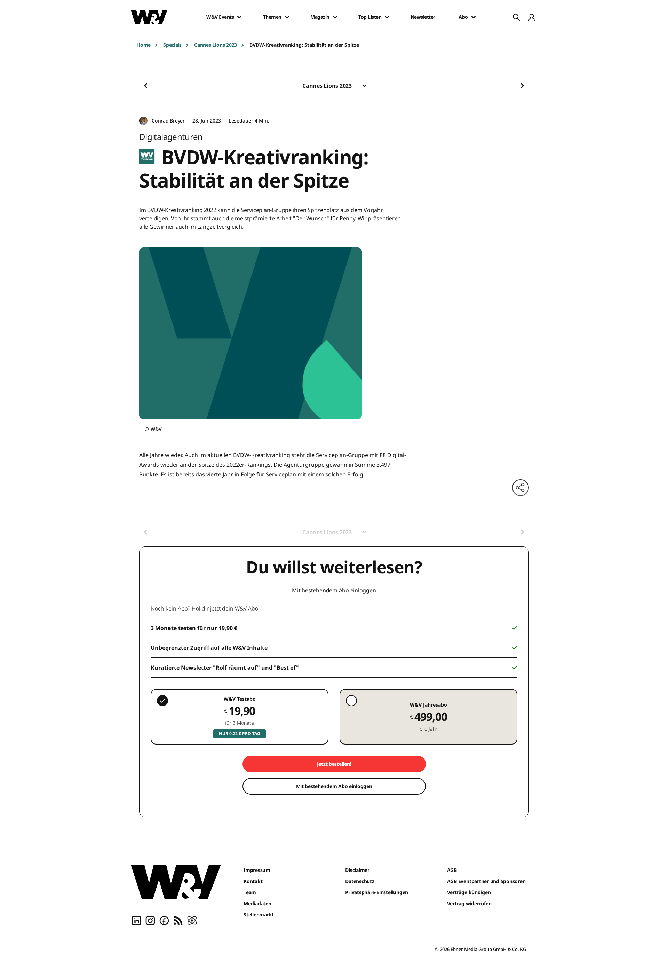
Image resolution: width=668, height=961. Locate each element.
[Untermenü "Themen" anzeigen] (287, 17)
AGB (452, 870)
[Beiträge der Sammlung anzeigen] (364, 86)
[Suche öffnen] (516, 17)
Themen (272, 17)
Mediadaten (257, 903)
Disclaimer (357, 870)
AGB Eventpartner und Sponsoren (486, 881)
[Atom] (192, 920)
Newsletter (423, 17)
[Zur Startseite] (176, 882)
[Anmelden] (531, 17)
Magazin (319, 17)
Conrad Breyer (168, 120)
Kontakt (253, 881)
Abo (463, 17)
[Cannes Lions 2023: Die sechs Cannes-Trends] (511, 85)
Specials (172, 44)
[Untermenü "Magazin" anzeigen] (335, 17)
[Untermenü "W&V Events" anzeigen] (239, 17)
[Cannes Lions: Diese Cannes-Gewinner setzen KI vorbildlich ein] (156, 85)
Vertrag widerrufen (469, 903)
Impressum (257, 870)
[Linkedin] (136, 920)
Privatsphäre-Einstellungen (376, 892)
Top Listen (369, 17)
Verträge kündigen (469, 892)
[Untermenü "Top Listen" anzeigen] (387, 17)
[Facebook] (164, 920)
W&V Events (220, 17)
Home (143, 44)
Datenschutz (359, 881)
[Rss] (178, 920)
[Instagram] (150, 920)
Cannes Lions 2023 (215, 44)
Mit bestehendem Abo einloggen (334, 590)
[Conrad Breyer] (143, 121)
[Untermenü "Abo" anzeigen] (473, 17)
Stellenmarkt (259, 914)
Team (250, 892)
